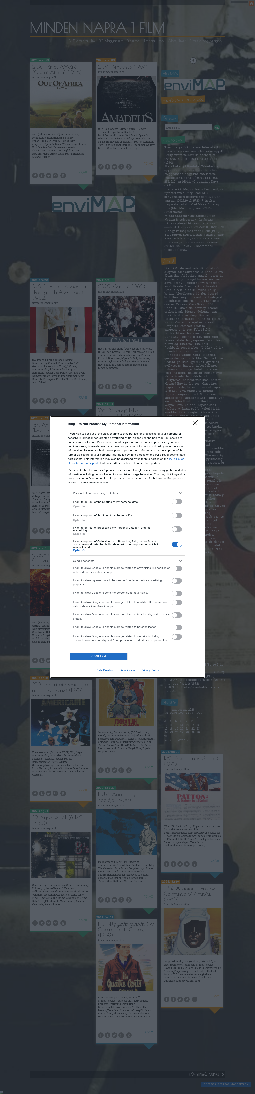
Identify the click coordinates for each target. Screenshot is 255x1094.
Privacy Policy (150, 670)
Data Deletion (105, 670)
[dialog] (127, 547)
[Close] (196, 424)
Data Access (127, 670)
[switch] (177, 501)
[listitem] (127, 493)
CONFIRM (98, 656)
